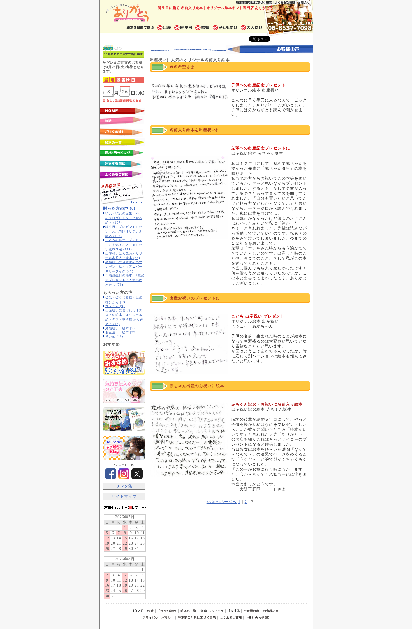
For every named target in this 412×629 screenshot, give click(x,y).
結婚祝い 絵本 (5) (120, 328)
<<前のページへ (222, 502)
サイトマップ (124, 496)
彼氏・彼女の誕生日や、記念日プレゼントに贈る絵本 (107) (123, 218)
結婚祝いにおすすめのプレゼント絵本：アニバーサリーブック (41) (123, 266)
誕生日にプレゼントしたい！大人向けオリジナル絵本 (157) (123, 231)
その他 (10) (114, 336)
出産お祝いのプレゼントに (195, 298)
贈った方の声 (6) (119, 208)
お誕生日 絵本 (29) (121, 332)
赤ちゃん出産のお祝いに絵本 (197, 386)
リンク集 (124, 486)
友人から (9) (115, 306)
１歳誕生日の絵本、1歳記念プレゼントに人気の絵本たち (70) (124, 280)
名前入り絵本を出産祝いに (195, 130)
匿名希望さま (182, 67)
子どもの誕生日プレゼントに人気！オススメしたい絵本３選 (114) (123, 244)
